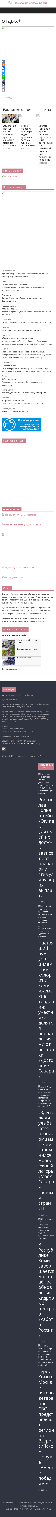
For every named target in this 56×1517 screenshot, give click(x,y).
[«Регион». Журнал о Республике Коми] (3, 9)
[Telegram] (28, 74)
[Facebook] (28, 68)
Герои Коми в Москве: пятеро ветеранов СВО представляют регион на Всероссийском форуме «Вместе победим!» (46, 1427)
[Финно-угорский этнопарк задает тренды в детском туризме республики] (27, 115)
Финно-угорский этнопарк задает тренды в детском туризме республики (28, 135)
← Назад (7, 97)
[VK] (28, 61)
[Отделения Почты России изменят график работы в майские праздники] (10, 115)
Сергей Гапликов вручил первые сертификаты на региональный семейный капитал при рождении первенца (46, 142)
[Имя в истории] (9, 176)
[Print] (28, 90)
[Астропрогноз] (19, 515)
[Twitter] (28, 71)
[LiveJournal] (28, 83)
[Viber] (28, 80)
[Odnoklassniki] (28, 64)
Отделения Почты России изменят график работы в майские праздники (9, 135)
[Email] (28, 86)
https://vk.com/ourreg (30, 743)
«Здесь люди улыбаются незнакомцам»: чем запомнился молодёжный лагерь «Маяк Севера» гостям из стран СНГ (46, 1160)
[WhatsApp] (28, 77)
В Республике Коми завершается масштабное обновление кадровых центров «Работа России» (46, 1290)
